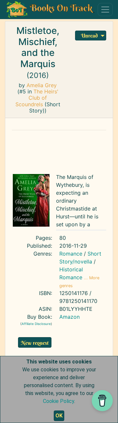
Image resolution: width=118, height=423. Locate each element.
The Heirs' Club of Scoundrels (36, 97)
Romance (70, 253)
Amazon (69, 316)
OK (59, 415)
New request (35, 342)
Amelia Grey (42, 85)
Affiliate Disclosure (36, 324)
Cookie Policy (58, 401)
